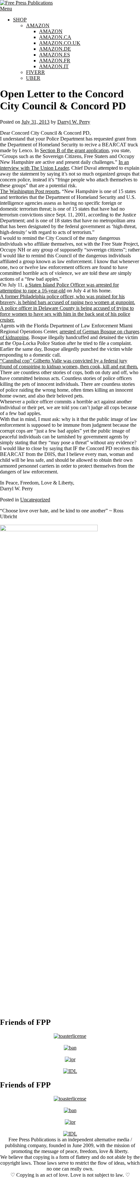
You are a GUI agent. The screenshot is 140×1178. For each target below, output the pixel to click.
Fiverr (35, 72)
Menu (6, 8)
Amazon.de (55, 49)
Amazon (37, 25)
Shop (20, 19)
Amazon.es (54, 54)
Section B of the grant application (74, 150)
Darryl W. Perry (73, 122)
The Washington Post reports (29, 191)
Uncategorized (35, 499)
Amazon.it (54, 66)
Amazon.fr (54, 60)
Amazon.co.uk (59, 43)
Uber (33, 78)
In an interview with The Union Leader (64, 165)
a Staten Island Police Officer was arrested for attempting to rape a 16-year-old (59, 287)
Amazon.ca (55, 37)
